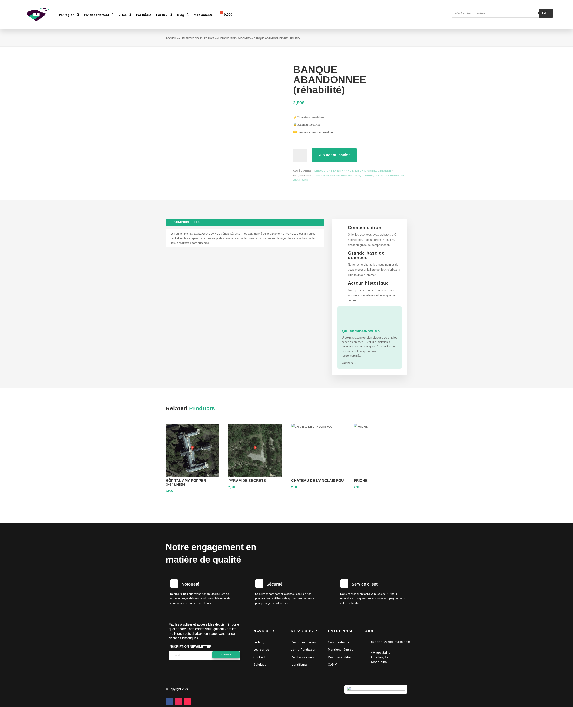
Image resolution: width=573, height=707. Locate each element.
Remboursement (303, 657)
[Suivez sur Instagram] (178, 701)
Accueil (171, 38)
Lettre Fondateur (303, 649)
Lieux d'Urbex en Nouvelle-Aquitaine (343, 175)
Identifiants (299, 664)
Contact (259, 657)
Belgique (259, 664)
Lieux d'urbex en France (197, 38)
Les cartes (261, 649)
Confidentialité (339, 642)
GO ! (545, 13)
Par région (67, 15)
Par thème (143, 15)
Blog (180, 15)
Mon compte (203, 15)
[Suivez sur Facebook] (169, 701)
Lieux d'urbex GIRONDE (234, 38)
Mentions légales (340, 649)
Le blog (258, 642)
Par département (96, 15)
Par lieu (162, 15)
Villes (122, 15)
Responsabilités (340, 657)
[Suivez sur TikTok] (187, 701)
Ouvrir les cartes (303, 642)
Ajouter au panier (334, 155)
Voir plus (349, 363)
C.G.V (332, 664)
